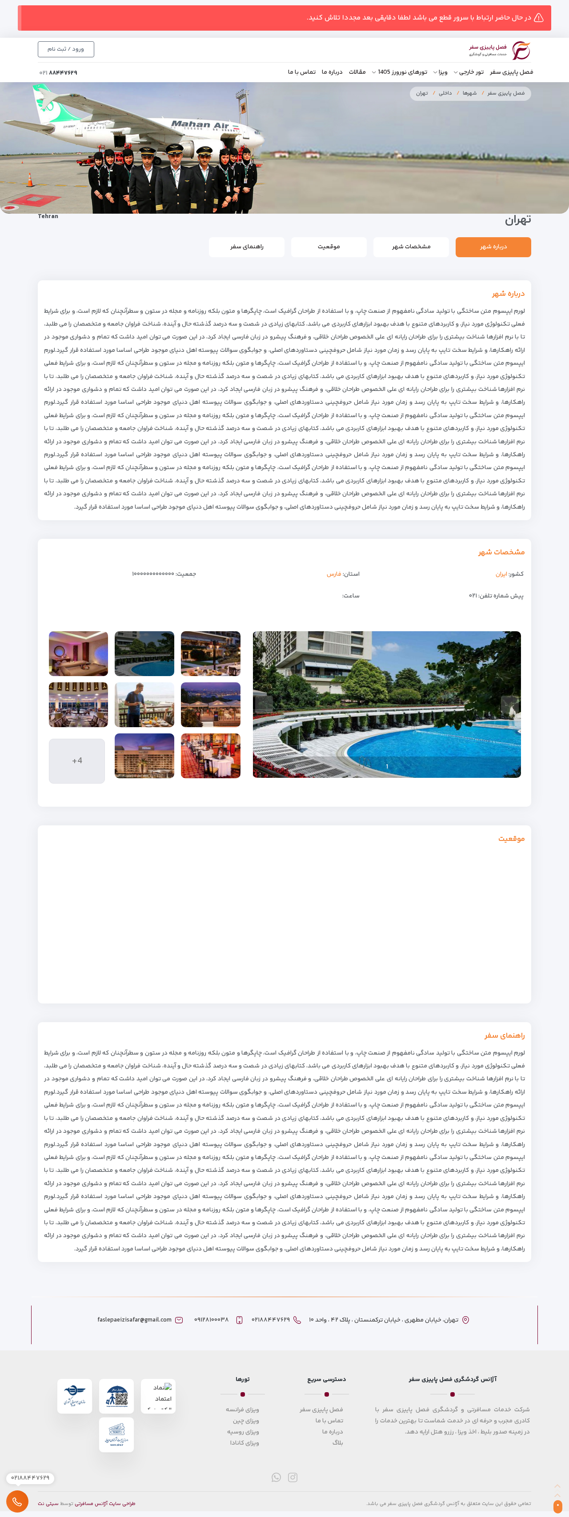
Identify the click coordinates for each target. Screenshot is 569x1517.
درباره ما (332, 72)
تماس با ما (302, 72)
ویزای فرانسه (242, 1410)
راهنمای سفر (247, 247)
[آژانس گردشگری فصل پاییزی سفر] (490, 50)
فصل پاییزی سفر (511, 72)
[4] (210, 755)
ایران (501, 574)
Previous (510, 704)
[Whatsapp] (276, 1477)
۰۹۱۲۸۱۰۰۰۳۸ (211, 1320)
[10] (144, 755)
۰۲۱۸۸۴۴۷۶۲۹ (271, 1320)
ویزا (443, 72)
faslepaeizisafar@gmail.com (134, 1320)
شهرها (470, 93)
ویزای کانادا (244, 1443)
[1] (144, 653)
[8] (210, 704)
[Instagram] (292, 1477)
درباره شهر (493, 247)
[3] (78, 704)
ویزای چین (246, 1421)
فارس (334, 574)
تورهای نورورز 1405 (402, 72)
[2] (78, 653)
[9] (144, 704)
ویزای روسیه (243, 1432)
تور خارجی (471, 72)
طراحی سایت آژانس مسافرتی (105, 1504)
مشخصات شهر (411, 247)
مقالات (357, 72)
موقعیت (329, 247)
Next (264, 704)
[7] (210, 653)
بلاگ (338, 1443)
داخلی (445, 93)
